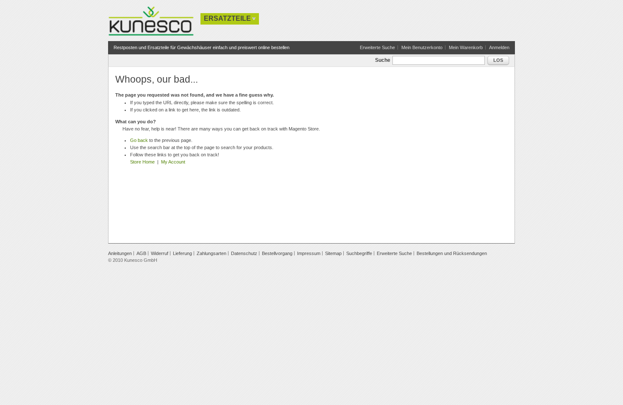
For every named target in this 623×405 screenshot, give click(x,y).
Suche (382, 60)
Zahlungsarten (211, 253)
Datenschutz (244, 253)
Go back (139, 140)
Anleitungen (120, 253)
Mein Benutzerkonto (421, 47)
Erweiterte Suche (377, 47)
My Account (173, 161)
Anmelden (499, 47)
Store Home (142, 161)
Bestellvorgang (277, 253)
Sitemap (333, 253)
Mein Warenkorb (466, 47)
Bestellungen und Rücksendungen (452, 253)
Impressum (308, 253)
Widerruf (159, 253)
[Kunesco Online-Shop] (151, 21)
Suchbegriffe (359, 253)
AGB (141, 253)
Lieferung (182, 253)
